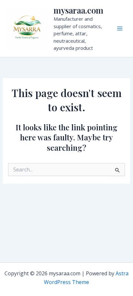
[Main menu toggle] (120, 28)
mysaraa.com (78, 10)
